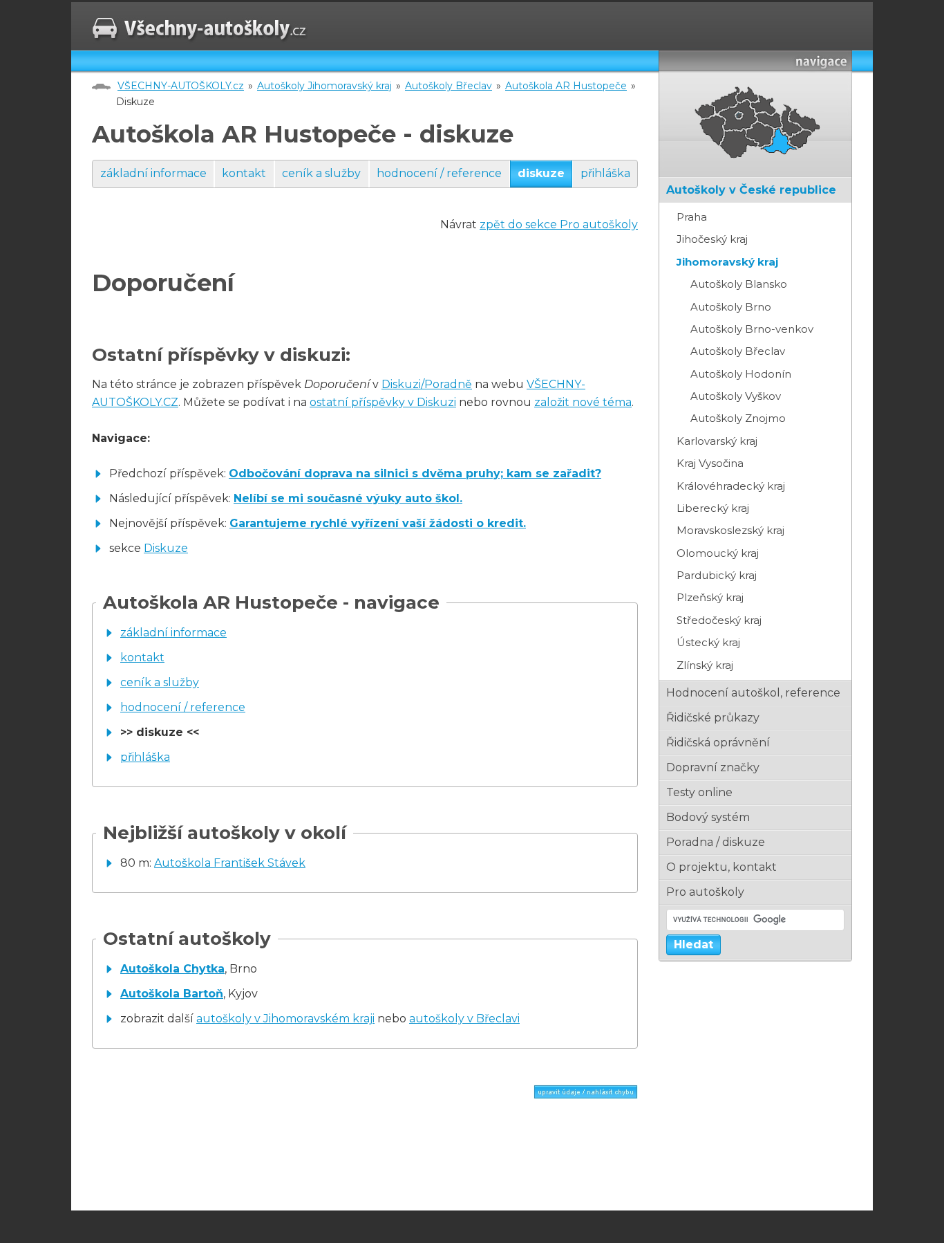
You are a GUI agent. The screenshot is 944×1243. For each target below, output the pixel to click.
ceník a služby (321, 173)
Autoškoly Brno (730, 306)
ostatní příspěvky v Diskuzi (383, 402)
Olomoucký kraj (718, 553)
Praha (692, 216)
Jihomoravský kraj (727, 261)
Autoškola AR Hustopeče (566, 86)
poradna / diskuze (715, 842)
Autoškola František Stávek (229, 862)
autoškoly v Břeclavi (464, 1018)
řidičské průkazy (712, 717)
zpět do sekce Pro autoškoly (559, 224)
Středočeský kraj (719, 620)
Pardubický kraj (717, 575)
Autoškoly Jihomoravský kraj (324, 86)
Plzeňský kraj (710, 597)
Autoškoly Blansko (738, 284)
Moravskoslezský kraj (730, 530)
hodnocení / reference (439, 173)
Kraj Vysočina (710, 463)
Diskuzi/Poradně (426, 384)
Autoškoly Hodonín (740, 373)
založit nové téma (583, 402)
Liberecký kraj (713, 508)
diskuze (541, 173)
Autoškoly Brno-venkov (751, 328)
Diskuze (166, 548)
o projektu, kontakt (721, 867)
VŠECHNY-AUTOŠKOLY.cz (180, 86)
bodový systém (708, 817)
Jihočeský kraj (712, 239)
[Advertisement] (253, 1158)
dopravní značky (712, 767)
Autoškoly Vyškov (735, 396)
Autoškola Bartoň (171, 993)
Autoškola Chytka (172, 968)
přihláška (605, 173)
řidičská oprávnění (718, 742)
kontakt (244, 173)
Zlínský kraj (705, 665)
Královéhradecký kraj (731, 485)
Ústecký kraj (708, 642)
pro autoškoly (705, 892)
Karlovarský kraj (717, 441)
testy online (699, 792)
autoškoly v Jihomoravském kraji (285, 1018)
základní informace (153, 173)
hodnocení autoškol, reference (753, 692)
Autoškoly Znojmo (738, 418)
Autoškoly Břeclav (448, 86)
